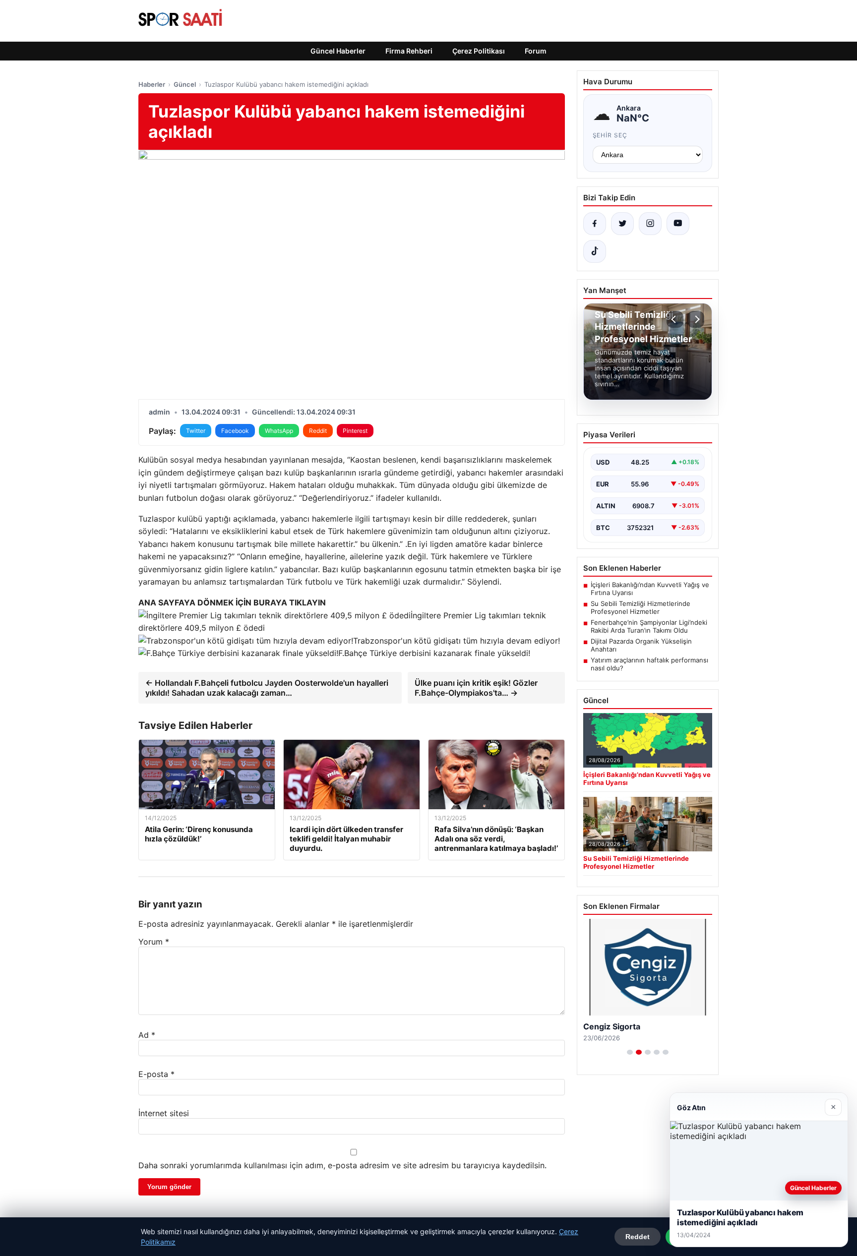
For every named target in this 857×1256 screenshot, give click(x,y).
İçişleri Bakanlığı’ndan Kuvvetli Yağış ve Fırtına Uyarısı (650, 589)
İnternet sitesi (163, 1113)
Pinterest (355, 430)
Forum (536, 51)
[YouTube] (678, 223)
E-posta (156, 1074)
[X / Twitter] (622, 223)
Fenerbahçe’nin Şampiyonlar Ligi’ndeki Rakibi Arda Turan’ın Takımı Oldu (649, 626)
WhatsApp (279, 430)
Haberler (151, 84)
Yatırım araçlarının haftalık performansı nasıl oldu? (649, 664)
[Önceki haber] (675, 319)
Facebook (235, 430)
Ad (146, 1035)
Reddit (318, 430)
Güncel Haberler (338, 51)
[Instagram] (650, 223)
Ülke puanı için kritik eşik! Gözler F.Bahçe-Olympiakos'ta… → (476, 688)
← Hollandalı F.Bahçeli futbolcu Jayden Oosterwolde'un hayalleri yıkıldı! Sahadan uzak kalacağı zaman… (266, 688)
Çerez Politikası (478, 51)
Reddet (637, 1237)
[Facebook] (594, 223)
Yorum (153, 942)
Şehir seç (610, 135)
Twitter (195, 430)
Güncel (185, 84)
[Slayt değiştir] (630, 1052)
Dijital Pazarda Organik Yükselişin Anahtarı (641, 645)
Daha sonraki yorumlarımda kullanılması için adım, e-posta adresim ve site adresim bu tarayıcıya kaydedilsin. (342, 1165)
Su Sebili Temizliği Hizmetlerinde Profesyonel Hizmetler (640, 607)
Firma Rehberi (408, 51)
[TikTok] (594, 251)
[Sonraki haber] (695, 319)
